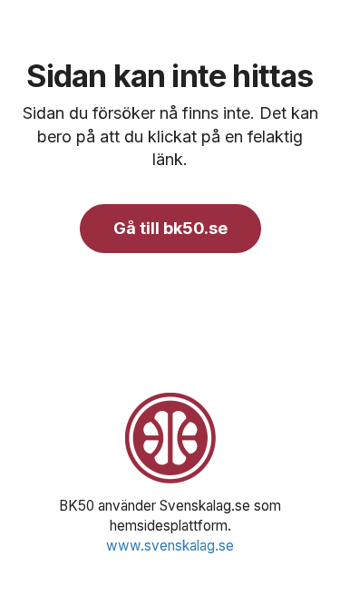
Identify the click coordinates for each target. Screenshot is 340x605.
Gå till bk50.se (170, 228)
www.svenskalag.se (170, 545)
